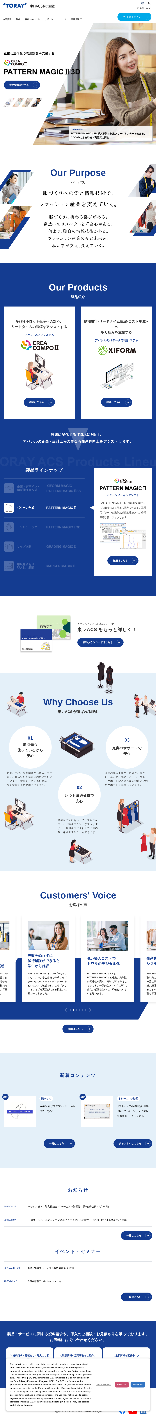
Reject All (121, 1385)
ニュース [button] (62, 19)
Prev (66, 1010)
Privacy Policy (71, 1371)
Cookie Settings (103, 1385)
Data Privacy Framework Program (31, 1381)
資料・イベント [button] (32, 19)
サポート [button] (48, 19)
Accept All (138, 1385)
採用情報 (75, 19)
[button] (142, 3)
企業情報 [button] (7, 19)
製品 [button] (18, 19)
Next (90, 1010)
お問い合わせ (145, 8)
